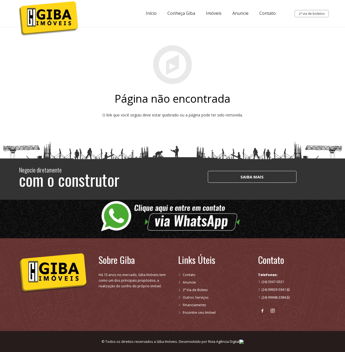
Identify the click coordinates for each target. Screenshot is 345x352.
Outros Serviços (196, 297)
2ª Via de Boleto (195, 290)
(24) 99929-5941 (274, 289)
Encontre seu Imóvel (199, 312)
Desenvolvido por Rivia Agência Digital (209, 341)
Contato (189, 274)
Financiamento (194, 305)
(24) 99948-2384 (274, 297)
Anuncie (189, 282)
